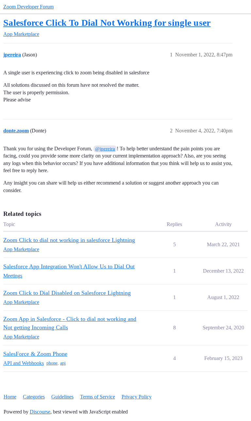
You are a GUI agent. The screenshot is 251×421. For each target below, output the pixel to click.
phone (52, 363)
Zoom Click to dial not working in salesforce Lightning (69, 240)
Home (10, 396)
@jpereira (105, 148)
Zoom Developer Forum (28, 6)
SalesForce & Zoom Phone (35, 354)
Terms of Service (97, 396)
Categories (34, 396)
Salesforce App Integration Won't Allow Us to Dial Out (69, 266)
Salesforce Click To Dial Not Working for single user (107, 23)
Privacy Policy (137, 396)
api (63, 363)
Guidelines (62, 396)
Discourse (40, 411)
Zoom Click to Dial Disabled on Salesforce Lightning (67, 293)
